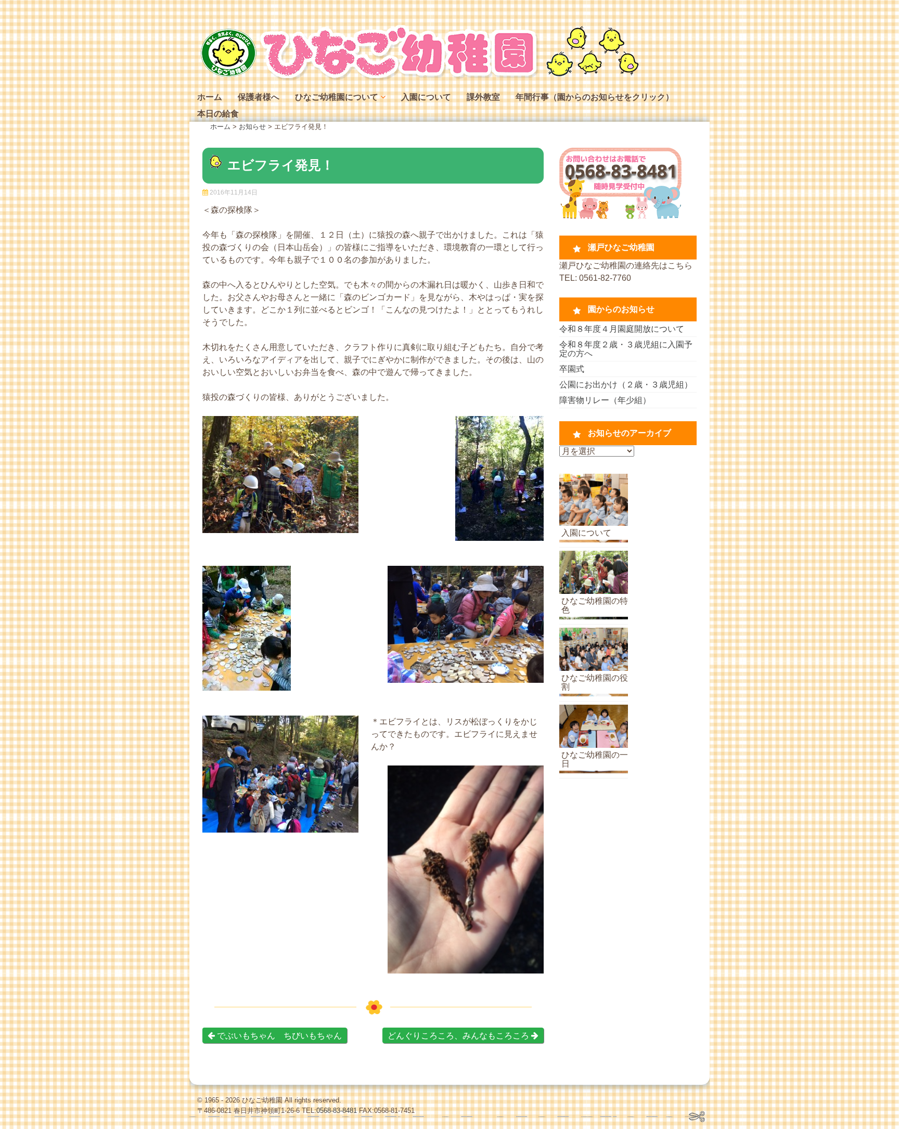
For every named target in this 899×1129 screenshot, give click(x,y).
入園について (426, 97)
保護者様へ (258, 97)
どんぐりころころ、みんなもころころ (459, 1035)
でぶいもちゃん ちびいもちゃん (278, 1035)
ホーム (209, 97)
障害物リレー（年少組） (605, 400)
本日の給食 (218, 113)
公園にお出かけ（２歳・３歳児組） (625, 384)
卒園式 (571, 369)
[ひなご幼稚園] (418, 77)
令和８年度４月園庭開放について (621, 329)
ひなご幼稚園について (336, 97)
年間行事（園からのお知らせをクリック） (595, 97)
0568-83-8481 (336, 1110)
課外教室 (483, 97)
